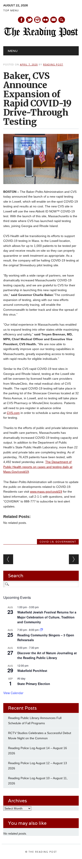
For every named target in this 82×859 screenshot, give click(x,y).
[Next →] (74, 559)
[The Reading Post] (41, 36)
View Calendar (13, 693)
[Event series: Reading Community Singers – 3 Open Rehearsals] (41, 630)
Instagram (37, 20)
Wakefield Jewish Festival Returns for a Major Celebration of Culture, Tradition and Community (46, 617)
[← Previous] (8, 559)
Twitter (29, 20)
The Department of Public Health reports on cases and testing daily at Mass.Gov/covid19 (37, 466)
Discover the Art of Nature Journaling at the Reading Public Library (47, 655)
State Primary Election (33, 683)
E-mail (54, 20)
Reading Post (53, 64)
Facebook (21, 20)
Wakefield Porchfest (32, 670)
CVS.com (13, 413)
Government (65, 541)
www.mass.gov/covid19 (46, 491)
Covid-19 (47, 541)
